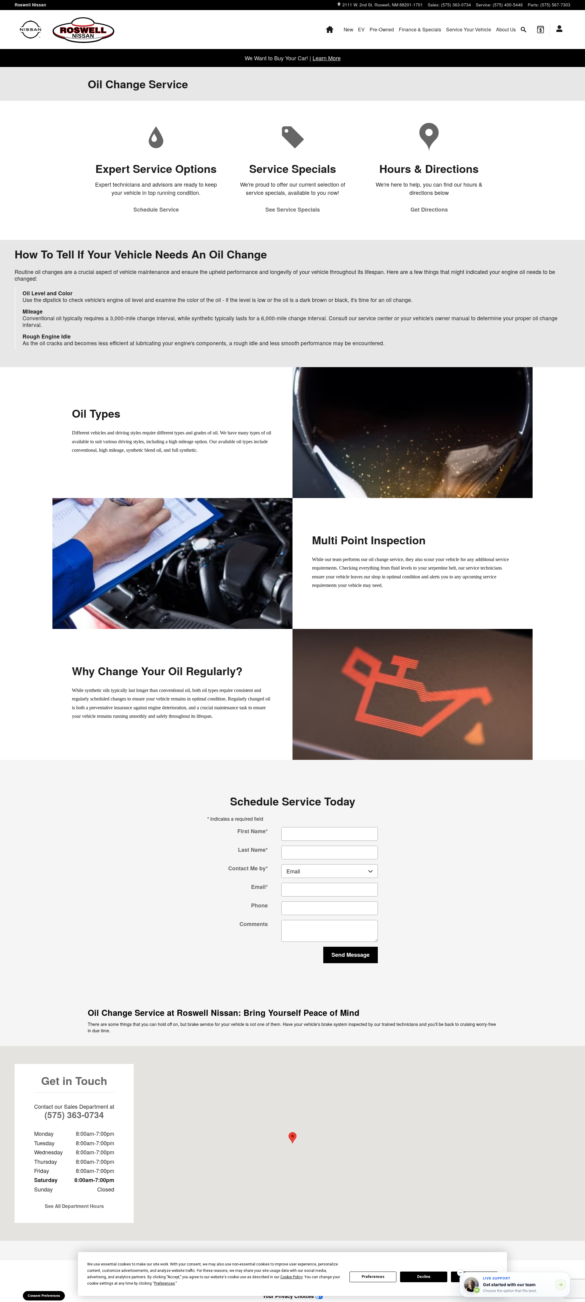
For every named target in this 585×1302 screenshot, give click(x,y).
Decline (424, 1277)
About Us (506, 29)
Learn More (327, 58)
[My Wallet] (540, 29)
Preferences (373, 1277)
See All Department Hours (74, 1205)
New (348, 29)
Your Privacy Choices (289, 1296)
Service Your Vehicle (468, 29)
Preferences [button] (164, 1283)
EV (361, 29)
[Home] (31, 29)
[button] (460, 1272)
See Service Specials (292, 209)
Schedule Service (156, 209)
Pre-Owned (382, 29)
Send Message (351, 955)
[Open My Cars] (557, 30)
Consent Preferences (44, 1295)
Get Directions (429, 209)
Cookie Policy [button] (291, 1277)
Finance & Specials (420, 29)
